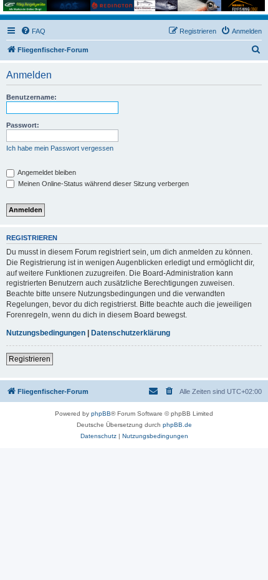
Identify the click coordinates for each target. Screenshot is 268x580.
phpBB (101, 413)
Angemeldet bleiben (46, 172)
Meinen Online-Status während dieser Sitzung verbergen (102, 183)
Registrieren (29, 359)
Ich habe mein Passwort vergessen (59, 148)
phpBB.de (177, 424)
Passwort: (22, 125)
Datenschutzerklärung (130, 333)
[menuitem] (33, 31)
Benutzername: (31, 97)
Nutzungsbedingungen (45, 333)
